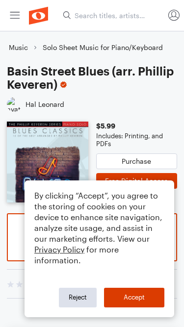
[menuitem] (15, 15)
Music (18, 47)
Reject (78, 297)
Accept (134, 297)
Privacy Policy (59, 249)
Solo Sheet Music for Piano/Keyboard (103, 47)
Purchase (136, 161)
